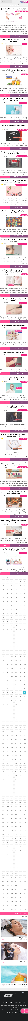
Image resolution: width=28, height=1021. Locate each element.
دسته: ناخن (24, 44)
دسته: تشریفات (24, 496)
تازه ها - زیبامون (14, 5)
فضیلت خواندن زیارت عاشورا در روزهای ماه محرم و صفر (13, 126)
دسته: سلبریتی (24, 215)
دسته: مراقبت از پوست (22, 244)
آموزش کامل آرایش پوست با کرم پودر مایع (13, 9)
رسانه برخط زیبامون (9, 1010)
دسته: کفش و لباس (23, 103)
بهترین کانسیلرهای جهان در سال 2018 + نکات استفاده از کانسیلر (13, 435)
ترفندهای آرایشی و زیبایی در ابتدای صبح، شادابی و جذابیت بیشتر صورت (13, 181)
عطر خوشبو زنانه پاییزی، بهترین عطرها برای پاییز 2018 (13, 549)
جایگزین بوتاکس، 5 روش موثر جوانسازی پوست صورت (13, 240)
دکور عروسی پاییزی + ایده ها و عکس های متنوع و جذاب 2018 (13, 492)
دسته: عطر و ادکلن (23, 553)
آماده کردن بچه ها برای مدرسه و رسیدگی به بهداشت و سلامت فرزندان (13, 464)
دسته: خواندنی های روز (22, 129)
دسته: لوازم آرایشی (23, 439)
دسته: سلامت (24, 74)
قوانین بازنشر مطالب (7, 1002)
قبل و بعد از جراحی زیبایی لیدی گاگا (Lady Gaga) (13, 378)
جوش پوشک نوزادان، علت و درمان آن (13, 325)
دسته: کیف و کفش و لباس (22, 156)
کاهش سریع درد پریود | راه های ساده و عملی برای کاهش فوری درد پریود (13, 271)
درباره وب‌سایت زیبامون (20, 1002)
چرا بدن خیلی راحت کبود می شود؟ (13, 352)
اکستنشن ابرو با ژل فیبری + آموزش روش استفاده (13, 299)
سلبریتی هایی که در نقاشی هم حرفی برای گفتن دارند (13, 212)
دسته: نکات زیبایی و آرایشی (21, 11)
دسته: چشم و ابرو (23, 303)
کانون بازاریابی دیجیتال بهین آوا (9, 1013)
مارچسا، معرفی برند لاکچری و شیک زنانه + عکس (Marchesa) (13, 152)
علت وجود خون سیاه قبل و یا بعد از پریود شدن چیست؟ (13, 521)
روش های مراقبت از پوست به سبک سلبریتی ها (13, 406)
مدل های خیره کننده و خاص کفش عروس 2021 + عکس (13, 99)
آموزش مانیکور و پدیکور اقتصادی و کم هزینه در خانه (13, 40)
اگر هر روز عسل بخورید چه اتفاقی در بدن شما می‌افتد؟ (13, 71)
